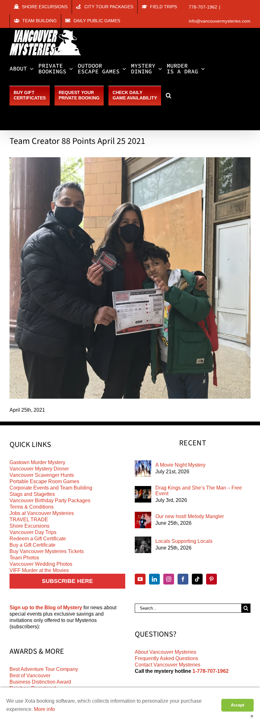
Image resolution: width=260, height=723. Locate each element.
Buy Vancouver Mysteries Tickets (47, 551)
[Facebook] (183, 579)
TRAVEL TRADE (29, 519)
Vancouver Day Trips (33, 532)
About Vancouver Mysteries (165, 652)
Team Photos (24, 557)
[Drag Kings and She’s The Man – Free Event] (143, 494)
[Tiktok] (197, 579)
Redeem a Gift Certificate (38, 538)
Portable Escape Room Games (44, 481)
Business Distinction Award (40, 682)
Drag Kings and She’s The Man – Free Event (198, 490)
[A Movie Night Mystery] (143, 468)
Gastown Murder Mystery (37, 462)
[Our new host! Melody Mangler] (143, 520)
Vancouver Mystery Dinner (39, 468)
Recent (192, 443)
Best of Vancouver (30, 675)
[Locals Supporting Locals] (143, 545)
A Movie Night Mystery (180, 465)
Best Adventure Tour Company (44, 669)
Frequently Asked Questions (166, 658)
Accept (237, 705)
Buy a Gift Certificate (32, 545)
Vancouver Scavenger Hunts (42, 475)
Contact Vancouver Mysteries (167, 664)
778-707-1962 (203, 7)
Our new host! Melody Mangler (189, 516)
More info (44, 709)
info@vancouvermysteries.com (219, 21)
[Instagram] (168, 579)
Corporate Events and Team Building (51, 487)
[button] (168, 95)
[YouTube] (140, 579)
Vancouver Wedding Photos (41, 564)
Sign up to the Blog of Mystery (46, 607)
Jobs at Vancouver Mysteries (42, 513)
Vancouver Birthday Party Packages (50, 500)
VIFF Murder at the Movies (39, 570)
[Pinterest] (211, 579)
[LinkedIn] (154, 579)
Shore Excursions (29, 526)
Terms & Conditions (32, 507)
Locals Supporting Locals (183, 541)
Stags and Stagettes (32, 494)
